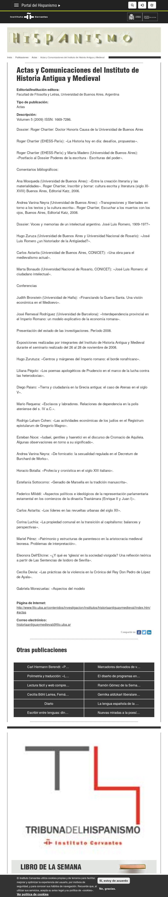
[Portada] (84, 39)
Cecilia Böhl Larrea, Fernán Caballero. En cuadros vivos (68, 694)
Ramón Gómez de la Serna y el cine (124, 685)
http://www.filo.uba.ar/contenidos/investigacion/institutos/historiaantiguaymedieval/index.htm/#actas (83, 610)
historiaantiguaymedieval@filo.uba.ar (44, 624)
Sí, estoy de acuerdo (113, 880)
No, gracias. (107, 888)
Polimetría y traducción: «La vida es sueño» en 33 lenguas (69, 676)
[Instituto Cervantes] (29, 15)
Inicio (9, 57)
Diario (48, 703)
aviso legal (58, 890)
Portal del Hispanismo (40, 6)
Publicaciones (21, 57)
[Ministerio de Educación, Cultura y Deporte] (142, 16)
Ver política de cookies (33, 894)
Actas (34, 57)
